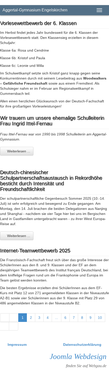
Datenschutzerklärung (82, 344)
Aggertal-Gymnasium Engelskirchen (35, 10)
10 (100, 318)
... (56, 318)
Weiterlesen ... (18, 151)
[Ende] (13, 326)
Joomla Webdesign (78, 356)
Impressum (18, 344)
